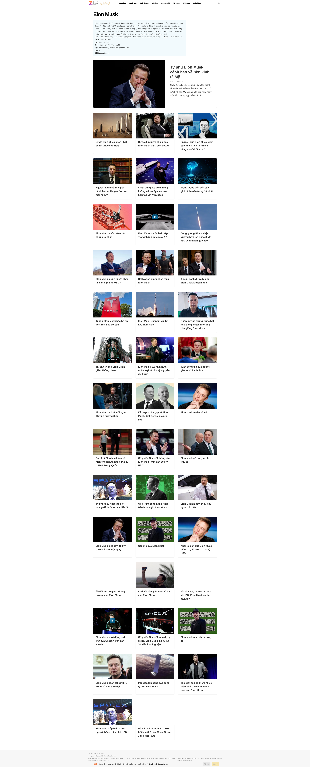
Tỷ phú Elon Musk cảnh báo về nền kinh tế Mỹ (189, 72)
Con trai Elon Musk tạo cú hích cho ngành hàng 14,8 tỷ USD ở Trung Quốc (112, 462)
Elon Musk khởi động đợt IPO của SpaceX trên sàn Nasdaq (110, 641)
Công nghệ (165, 3)
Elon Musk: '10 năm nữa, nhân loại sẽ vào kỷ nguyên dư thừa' (154, 370)
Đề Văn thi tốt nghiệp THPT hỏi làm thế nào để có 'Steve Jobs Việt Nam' (154, 732)
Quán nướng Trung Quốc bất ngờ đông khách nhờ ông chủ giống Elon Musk (197, 325)
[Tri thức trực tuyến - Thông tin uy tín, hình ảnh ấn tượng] (99, 3)
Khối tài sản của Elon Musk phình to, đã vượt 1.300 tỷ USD (196, 550)
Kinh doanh (144, 3)
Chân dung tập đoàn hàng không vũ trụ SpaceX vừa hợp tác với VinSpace (153, 191)
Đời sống (176, 3)
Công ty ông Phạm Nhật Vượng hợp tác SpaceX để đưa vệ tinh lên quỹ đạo (196, 237)
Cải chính (197, 3)
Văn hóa (155, 3)
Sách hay (133, 3)
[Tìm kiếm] (219, 3)
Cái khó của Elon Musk (151, 546)
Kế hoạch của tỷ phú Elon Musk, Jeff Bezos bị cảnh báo (153, 416)
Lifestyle (186, 3)
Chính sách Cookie (156, 764)
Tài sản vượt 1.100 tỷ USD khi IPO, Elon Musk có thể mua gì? (196, 595)
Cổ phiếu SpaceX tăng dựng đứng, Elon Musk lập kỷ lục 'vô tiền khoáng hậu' (154, 641)
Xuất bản (122, 3)
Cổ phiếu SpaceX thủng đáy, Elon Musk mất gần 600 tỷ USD (154, 462)
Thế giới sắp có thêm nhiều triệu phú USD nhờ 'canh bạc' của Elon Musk (196, 687)
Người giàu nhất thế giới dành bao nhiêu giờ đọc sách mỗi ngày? (112, 191)
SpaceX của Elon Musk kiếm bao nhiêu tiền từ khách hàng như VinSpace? (197, 146)
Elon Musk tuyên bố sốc (194, 412)
